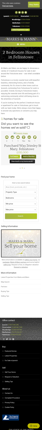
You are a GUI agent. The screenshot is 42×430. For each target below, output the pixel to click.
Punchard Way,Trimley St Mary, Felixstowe (22, 147)
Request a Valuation (12, 377)
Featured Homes (11, 351)
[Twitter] (19, 12)
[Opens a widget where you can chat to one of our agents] (33, 426)
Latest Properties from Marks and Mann (15, 277)
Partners (4, 287)
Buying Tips (5, 291)
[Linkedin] (22, 12)
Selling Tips (5, 296)
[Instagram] (25, 12)
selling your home (31, 260)
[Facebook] (16, 12)
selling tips (7, 265)
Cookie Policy (9, 407)
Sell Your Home (10, 372)
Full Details (14, 156)
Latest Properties (11, 356)
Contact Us (9, 393)
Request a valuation (21, 267)
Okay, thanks (34, 4)
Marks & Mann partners (18, 262)
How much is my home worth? (22, 161)
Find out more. (7, 6)
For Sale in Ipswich (11, 360)
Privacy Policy (9, 402)
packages (6, 262)
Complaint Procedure (12, 398)
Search (20, 216)
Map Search (5, 282)
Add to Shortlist (28, 156)
